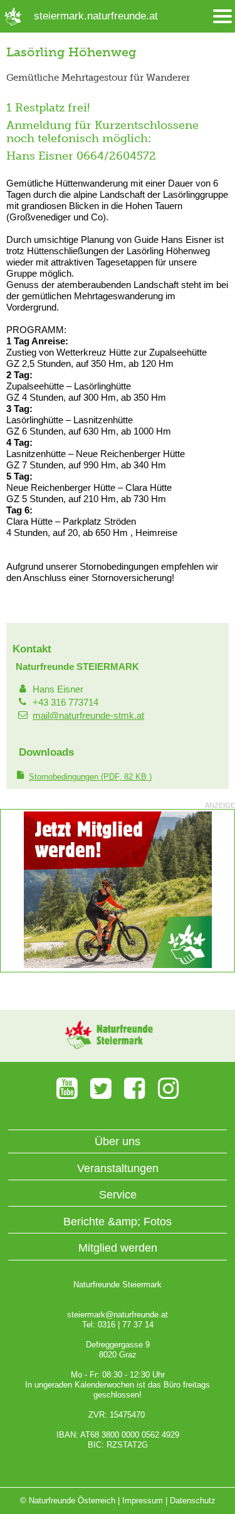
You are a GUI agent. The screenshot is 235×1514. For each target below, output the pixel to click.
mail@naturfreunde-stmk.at (88, 715)
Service (118, 1194)
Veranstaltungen (118, 1168)
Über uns (117, 1141)
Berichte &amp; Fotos (117, 1221)
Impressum (142, 1500)
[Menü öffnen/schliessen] (222, 16)
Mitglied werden (117, 1248)
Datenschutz (193, 1500)
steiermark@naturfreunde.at (117, 1314)
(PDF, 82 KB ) (90, 776)
